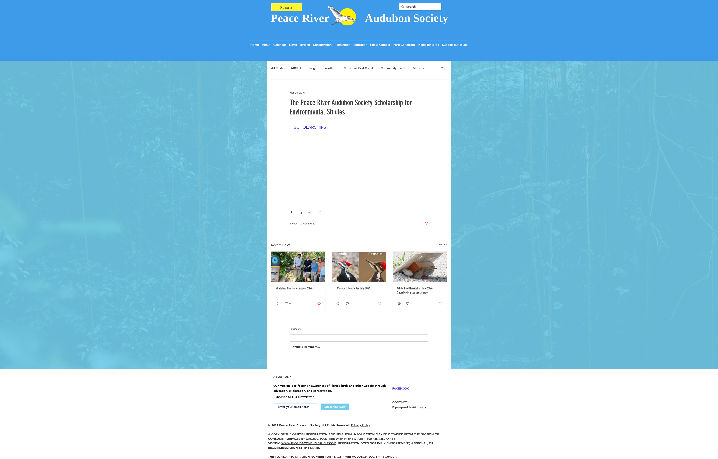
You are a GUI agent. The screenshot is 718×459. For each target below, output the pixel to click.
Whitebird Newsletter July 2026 (353, 288)
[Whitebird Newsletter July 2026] (359, 267)
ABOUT (296, 68)
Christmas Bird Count (358, 68)
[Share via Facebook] (291, 212)
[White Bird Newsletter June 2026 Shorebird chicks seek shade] (420, 267)
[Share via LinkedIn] (310, 212)
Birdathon (329, 68)
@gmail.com (422, 407)
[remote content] (359, 170)
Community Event (393, 68)
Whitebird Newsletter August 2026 (294, 288)
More (416, 68)
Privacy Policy (360, 425)
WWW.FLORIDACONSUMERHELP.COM (308, 443)
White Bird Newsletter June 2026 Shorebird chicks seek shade (414, 290)
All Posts (277, 68)
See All (443, 244)
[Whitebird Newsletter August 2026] (298, 267)
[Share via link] (319, 212)
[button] (455, 43)
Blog (312, 68)
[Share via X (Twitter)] (301, 212)
